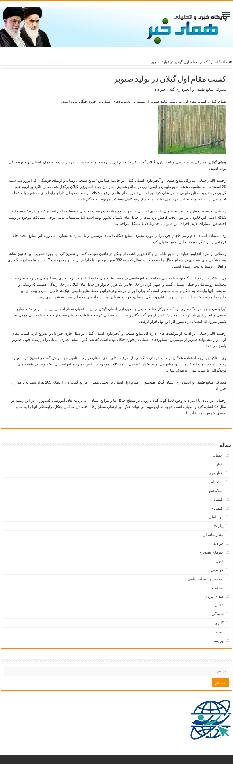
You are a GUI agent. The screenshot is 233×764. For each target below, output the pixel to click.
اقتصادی (217, 508)
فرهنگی (218, 614)
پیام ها (219, 526)
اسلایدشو (216, 490)
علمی (219, 605)
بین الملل (216, 517)
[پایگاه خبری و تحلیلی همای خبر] (116, 25)
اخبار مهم (216, 473)
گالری (219, 623)
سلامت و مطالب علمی (206, 579)
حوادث (218, 543)
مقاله (219, 632)
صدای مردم (214, 596)
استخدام (217, 482)
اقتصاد (219, 499)
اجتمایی (217, 455)
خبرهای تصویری (211, 552)
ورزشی (218, 640)
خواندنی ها (215, 570)
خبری (219, 561)
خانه (224, 62)
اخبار (214, 62)
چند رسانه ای (213, 535)
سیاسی (218, 587)
